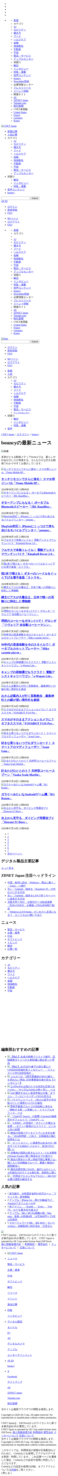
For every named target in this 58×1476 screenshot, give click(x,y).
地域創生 (19, 46)
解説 (16, 65)
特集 (9, 1310)
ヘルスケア (20, 39)
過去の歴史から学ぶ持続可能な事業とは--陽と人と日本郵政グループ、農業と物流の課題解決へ (32, 1162)
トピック (12, 942)
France (17, 115)
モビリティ (20, 29)
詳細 (13, 1469)
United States (20, 112)
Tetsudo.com (20, 103)
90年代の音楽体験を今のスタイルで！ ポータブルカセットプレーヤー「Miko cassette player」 (28, 648)
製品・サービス (22, 55)
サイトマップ (14, 1382)
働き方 (17, 33)
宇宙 (16, 52)
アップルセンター (23, 59)
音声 (9, 428)
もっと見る (7, 868)
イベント (12, 1298)
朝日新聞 (19, 106)
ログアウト (13, 221)
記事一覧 (12, 949)
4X (15, 97)
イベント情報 (21, 91)
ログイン (12, 206)
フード (17, 36)
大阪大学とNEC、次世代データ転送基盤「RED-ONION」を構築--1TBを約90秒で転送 (31, 905)
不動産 (17, 49)
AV (9, 1338)
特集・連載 (20, 72)
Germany (18, 118)
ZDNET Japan (21, 100)
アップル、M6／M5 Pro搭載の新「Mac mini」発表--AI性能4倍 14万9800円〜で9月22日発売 (31, 1216)
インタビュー (21, 68)
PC (9, 1333)
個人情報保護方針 (11, 1244)
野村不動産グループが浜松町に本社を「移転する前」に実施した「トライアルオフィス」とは (30, 1109)
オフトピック (14, 939)
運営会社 (43, 1244)
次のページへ (14, 853)
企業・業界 (13, 932)
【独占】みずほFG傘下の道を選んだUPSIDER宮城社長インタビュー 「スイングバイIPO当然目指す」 (31, 1069)
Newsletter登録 (21, 81)
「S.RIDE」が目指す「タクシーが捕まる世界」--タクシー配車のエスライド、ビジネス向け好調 (31, 1126)
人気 (9, 374)
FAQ (9, 213)
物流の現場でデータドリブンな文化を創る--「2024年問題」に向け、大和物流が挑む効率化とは (31, 1136)
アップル (12, 1349)
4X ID (4, 201)
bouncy (17, 78)
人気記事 (12, 134)
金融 (16, 42)
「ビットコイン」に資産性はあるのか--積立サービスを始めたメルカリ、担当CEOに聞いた (32, 1146)
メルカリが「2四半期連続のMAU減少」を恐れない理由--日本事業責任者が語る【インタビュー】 (31, 1079)
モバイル (12, 1327)
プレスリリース (22, 88)
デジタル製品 (14, 1321)
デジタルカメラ (16, 1343)
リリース (12, 1293)
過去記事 (12, 1304)
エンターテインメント (19, 1355)
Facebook (12, 1376)
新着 (16, 20)
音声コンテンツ (22, 75)
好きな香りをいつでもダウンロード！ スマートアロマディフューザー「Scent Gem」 (28, 747)
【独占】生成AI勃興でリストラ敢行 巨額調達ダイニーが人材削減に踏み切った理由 (31, 1059)
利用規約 (30, 1244)
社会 (9, 936)
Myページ (12, 218)
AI (15, 26)
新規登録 (12, 210)
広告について (27, 1247)
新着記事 (12, 131)
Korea (17, 120)
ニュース (12, 1258)
